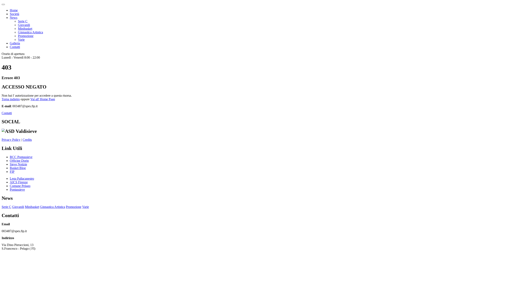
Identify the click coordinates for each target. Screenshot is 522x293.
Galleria (15, 43)
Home (14, 10)
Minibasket (25, 28)
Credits (27, 139)
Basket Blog (18, 168)
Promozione (25, 36)
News (13, 17)
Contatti (15, 47)
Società (14, 14)
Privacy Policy (11, 139)
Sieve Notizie (18, 164)
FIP (12, 171)
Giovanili (24, 25)
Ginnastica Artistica (30, 32)
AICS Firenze (19, 182)
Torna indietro (11, 99)
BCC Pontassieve (21, 157)
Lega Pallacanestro (22, 178)
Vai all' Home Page (42, 99)
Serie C (23, 21)
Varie (21, 39)
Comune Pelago (20, 186)
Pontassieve (17, 189)
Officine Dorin (19, 160)
